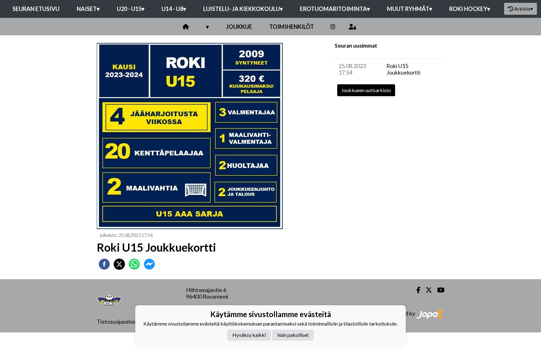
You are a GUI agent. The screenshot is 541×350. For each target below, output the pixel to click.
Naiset (88, 8)
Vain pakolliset (293, 335)
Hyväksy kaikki (249, 335)
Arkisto (523, 9)
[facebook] (104, 264)
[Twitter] (426, 290)
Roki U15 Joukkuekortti (403, 69)
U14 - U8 (174, 8)
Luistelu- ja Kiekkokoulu (243, 8)
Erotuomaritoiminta (335, 8)
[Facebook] (415, 290)
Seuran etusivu (36, 8)
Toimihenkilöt (291, 26)
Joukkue (239, 26)
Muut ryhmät (409, 8)
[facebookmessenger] (149, 264)
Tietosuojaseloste (119, 321)
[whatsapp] (134, 264)
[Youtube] (438, 290)
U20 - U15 (130, 8)
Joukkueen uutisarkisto (366, 90)
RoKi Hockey (469, 8)
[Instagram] (332, 27)
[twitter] (119, 264)
